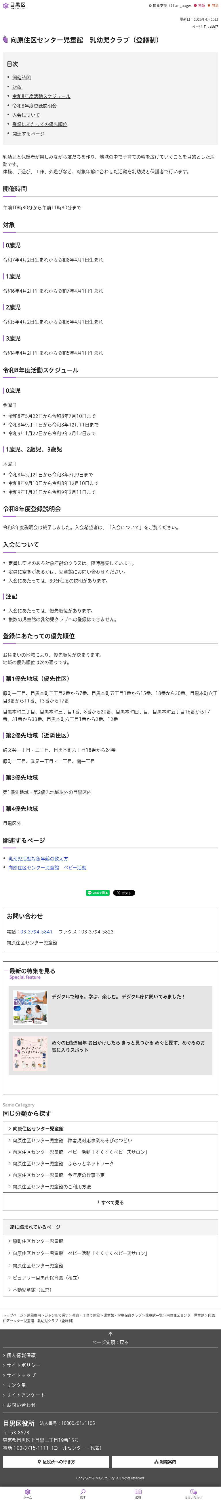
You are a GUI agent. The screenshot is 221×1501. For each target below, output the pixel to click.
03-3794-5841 (36, 931)
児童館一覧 (154, 1315)
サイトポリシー (24, 1365)
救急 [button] (215, 5)
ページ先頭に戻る (110, 1342)
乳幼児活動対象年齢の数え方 (38, 858)
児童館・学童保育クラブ (123, 1315)
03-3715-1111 (33, 1448)
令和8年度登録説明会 (34, 106)
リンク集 (16, 1385)
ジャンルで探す (56, 1315)
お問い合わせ (21, 1405)
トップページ (13, 1315)
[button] (158, 5)
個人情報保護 (21, 1355)
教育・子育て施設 (86, 1315)
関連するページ (28, 133)
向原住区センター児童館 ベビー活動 (47, 867)
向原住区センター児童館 (185, 1315)
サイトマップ (21, 1375)
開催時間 (21, 77)
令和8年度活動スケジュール (41, 96)
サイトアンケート (26, 1395)
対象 (17, 87)
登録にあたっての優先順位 (39, 124)
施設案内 (34, 1315)
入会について (26, 115)
